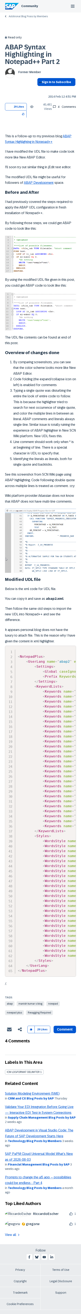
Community (29, 6)
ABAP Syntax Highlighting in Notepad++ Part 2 (32, 54)
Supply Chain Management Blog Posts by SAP (42, 1117)
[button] (23, 114)
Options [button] (39, 89)
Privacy (20, 1269)
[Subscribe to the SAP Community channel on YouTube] (44, 1257)
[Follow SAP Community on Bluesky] (36, 1257)
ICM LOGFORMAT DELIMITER (23, 1072)
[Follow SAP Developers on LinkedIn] (51, 1257)
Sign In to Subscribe (56, 82)
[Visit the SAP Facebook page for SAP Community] (29, 1257)
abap (10, 1003)
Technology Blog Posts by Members (35, 1141)
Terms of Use (60, 1269)
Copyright (20, 1281)
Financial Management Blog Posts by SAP (39, 1164)
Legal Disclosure (61, 1281)
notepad (53, 1003)
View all (10, 1235)
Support (60, 1292)
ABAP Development (39, 182)
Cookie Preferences (20, 1304)
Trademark (20, 1292)
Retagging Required (39, 1012)
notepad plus (14, 1012)
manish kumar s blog (30, 1003)
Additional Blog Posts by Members (28, 16)
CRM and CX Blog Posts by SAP (31, 1098)
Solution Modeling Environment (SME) (32, 1093)
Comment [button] (65, 1029)
